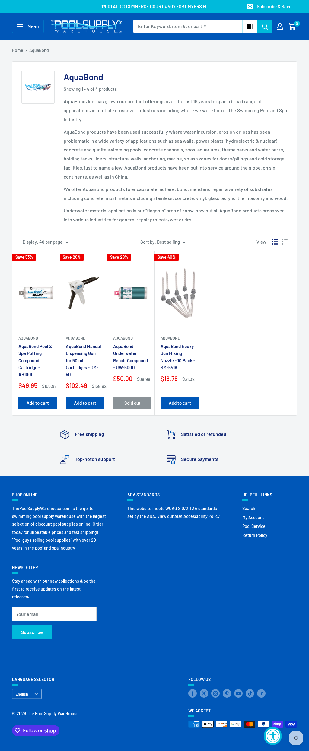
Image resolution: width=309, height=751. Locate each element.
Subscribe (32, 632)
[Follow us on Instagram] (215, 693)
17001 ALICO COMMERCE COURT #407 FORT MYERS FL (154, 6)
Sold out (132, 403)
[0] (292, 26)
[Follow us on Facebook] (192, 693)
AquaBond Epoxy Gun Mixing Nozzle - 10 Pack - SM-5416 (178, 357)
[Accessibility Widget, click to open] (273, 736)
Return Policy (254, 535)
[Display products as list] (285, 242)
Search (248, 508)
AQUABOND (28, 338)
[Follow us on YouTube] (238, 693)
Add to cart (38, 403)
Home (17, 50)
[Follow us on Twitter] (204, 693)
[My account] (280, 26)
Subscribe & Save (274, 6)
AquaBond (39, 50)
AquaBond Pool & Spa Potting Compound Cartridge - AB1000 (35, 360)
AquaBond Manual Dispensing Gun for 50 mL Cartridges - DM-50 (83, 360)
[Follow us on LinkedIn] (261, 693)
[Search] (264, 26)
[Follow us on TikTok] (250, 693)
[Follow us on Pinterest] (227, 693)
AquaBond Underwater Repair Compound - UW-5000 (130, 357)
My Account (253, 517)
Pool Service (254, 526)
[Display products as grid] (275, 242)
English (21, 693)
